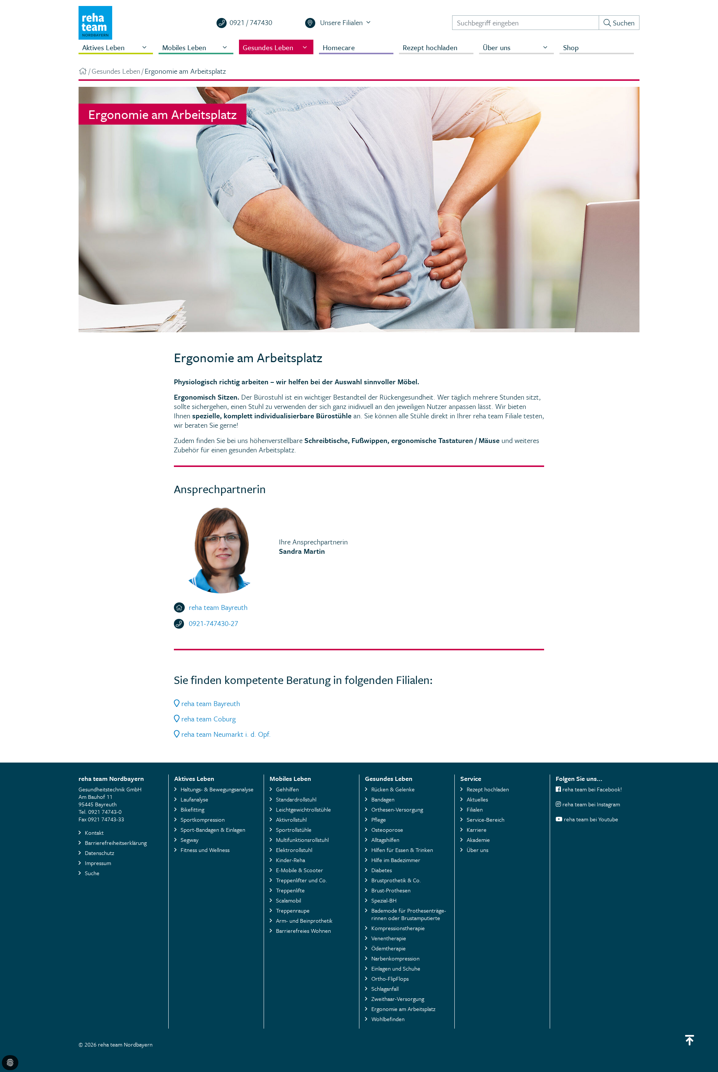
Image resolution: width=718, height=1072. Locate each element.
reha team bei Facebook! (591, 789)
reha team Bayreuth (218, 607)
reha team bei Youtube (591, 819)
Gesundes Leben (116, 71)
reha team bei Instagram (591, 804)
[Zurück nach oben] (689, 1040)
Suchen (623, 23)
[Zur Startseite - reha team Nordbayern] (83, 71)
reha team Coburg (208, 719)
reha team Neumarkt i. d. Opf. (225, 734)
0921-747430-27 (213, 623)
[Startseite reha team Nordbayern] (95, 22)
